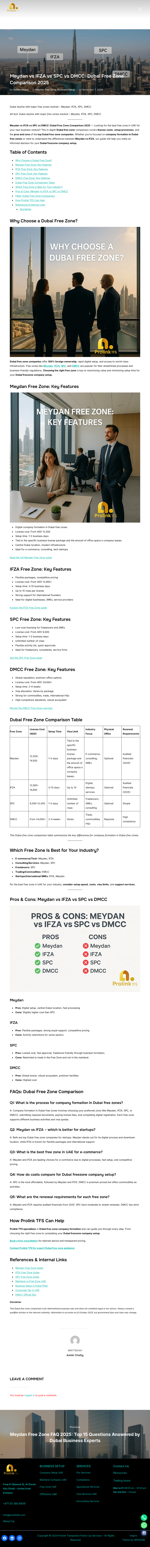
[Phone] (144, 1517)
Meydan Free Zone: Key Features (33, 164)
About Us (9, 1521)
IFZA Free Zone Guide (27, 1272)
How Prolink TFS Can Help (30, 200)
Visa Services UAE (86, 1493)
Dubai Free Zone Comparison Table (35, 182)
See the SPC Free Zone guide (26, 657)
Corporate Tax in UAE (27, 1290)
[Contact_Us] (144, 1533)
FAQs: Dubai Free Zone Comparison (35, 195)
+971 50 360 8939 (14, 1503)
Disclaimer (25, 209)
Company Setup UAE (51, 1472)
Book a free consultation (24, 1240)
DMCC (76, 365)
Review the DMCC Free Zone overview (31, 708)
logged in (29, 1395)
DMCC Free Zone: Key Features (32, 178)
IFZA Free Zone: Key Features (31, 169)
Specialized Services (87, 1486)
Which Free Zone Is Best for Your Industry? (39, 186)
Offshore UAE (48, 1494)
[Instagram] (19, 1538)
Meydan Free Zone (45, 89)
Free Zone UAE (48, 1486)
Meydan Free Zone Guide (29, 1267)
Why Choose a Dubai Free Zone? (33, 160)
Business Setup (66, 89)
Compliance (83, 1479)
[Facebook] (4, 1538)
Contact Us (121, 1466)
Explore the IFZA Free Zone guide (28, 607)
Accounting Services (87, 1501)
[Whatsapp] (144, 1525)
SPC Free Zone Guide (27, 1276)
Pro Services (83, 1472)
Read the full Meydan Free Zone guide (31, 557)
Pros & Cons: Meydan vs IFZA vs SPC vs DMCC (41, 191)
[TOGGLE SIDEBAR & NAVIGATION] (141, 9)
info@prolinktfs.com (14, 1515)
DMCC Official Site (25, 1294)
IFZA (57, 365)
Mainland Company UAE (53, 1479)
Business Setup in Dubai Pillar (31, 1285)
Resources (120, 1472)
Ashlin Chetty (21, 89)
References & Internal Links (30, 204)
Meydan (48, 365)
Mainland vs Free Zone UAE (30, 1281)
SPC (63, 365)
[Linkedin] (12, 1538)
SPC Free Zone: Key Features (31, 173)
